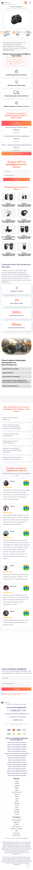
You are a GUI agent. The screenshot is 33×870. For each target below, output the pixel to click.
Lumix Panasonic (17, 792)
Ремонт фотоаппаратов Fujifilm (17, 744)
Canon (17, 781)
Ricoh (16, 807)
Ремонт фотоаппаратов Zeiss (17, 760)
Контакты (16, 833)
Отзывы (16, 824)
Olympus (16, 794)
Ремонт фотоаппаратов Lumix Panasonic (17, 753)
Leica (16, 801)
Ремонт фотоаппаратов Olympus (17, 755)
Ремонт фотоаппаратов (16, 6)
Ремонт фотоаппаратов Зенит (17, 758)
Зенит (17, 796)
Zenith (17, 805)
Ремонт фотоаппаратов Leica (17, 762)
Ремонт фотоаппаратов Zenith (17, 766)
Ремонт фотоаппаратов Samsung (17, 764)
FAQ (16, 831)
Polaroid (17, 809)
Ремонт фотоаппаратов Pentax (17, 749)
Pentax (17, 788)
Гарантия (16, 822)
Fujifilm (17, 783)
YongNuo (16, 785)
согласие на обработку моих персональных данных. (15, 694)
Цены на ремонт (16, 820)
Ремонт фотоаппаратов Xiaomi (17, 775)
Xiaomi (17, 814)
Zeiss (16, 798)
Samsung (17, 803)
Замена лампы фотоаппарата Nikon (16, 127)
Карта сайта (16, 835)
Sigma (17, 790)
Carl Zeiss (17, 812)
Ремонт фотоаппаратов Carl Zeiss (17, 773)
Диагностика (16, 826)
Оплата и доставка (16, 828)
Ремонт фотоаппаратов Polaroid (16, 771)
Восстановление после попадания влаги (16, 136)
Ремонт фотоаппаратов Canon (17, 742)
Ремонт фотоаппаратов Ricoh (17, 768)
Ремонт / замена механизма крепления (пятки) (16, 145)
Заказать (16, 132)
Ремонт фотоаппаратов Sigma (17, 751)
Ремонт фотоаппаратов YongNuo (17, 747)
